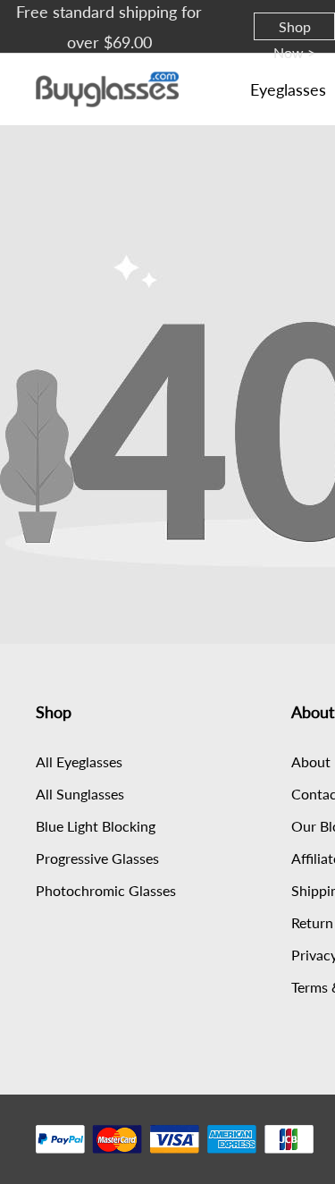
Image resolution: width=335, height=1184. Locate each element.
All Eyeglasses (79, 761)
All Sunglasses (80, 793)
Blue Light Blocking (95, 825)
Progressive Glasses (97, 858)
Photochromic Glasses (106, 890)
